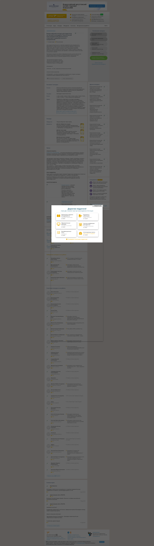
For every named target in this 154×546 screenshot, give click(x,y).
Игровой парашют (65, 185)
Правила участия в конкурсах (99, 64)
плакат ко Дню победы (78, 219)
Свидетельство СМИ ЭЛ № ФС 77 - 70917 (55, 537)
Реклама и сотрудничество (73, 534)
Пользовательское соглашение (74, 536)
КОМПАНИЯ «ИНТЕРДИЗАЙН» (53, 152)
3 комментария (51, 41)
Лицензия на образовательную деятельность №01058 (56, 539)
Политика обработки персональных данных (77, 537)
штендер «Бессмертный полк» (53, 220)
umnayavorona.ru (96, 536)
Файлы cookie (70, 538)
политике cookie (81, 543)
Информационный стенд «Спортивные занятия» (67, 202)
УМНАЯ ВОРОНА (96, 532)
